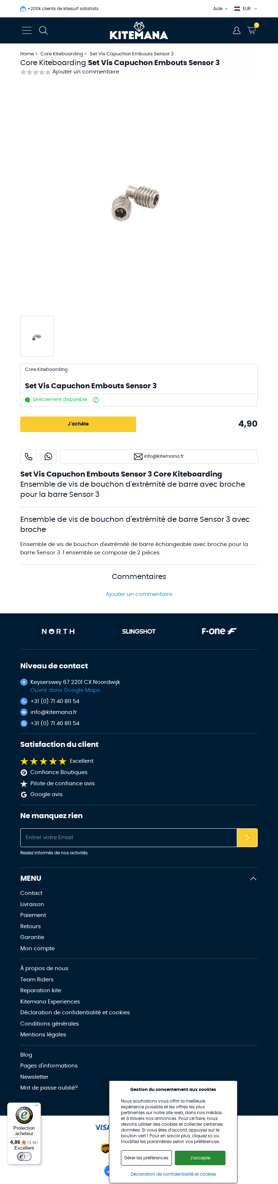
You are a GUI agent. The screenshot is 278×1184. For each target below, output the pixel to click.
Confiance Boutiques (59, 772)
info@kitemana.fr (53, 712)
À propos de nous (44, 968)
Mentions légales (43, 1034)
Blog (26, 1055)
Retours (30, 926)
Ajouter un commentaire (85, 72)
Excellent (81, 761)
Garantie (32, 937)
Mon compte (37, 948)
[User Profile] (236, 30)
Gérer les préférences (146, 1158)
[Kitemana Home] (139, 30)
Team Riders (37, 979)
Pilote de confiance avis (62, 783)
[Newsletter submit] (247, 838)
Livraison (32, 904)
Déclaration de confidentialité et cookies (75, 1012)
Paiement (33, 915)
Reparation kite (40, 990)
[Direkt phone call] (28, 456)
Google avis (46, 794)
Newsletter (34, 1077)
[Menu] (36, 1107)
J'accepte (200, 1158)
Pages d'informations (49, 1066)
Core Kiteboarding (62, 54)
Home (27, 54)
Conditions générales (49, 1024)
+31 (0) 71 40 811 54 (54, 701)
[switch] (24, 1156)
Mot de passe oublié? (49, 1088)
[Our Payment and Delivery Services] (102, 1127)
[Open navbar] (26, 30)
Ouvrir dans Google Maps (65, 690)
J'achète (78, 424)
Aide (218, 9)
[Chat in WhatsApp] (48, 456)
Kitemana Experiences (50, 1002)
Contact (31, 893)
